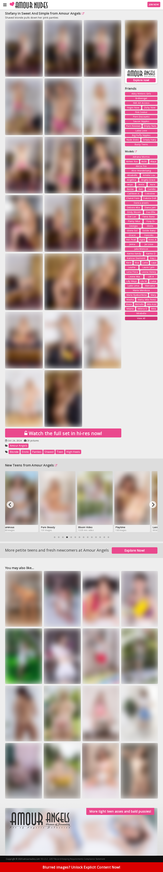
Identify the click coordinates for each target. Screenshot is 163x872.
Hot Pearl (131, 239)
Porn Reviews (133, 125)
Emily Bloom (134, 212)
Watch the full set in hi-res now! (65, 433)
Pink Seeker (141, 112)
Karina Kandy (134, 253)
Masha (130, 299)
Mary (153, 294)
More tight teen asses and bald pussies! (120, 811)
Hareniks (148, 235)
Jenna (132, 244)
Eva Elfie (150, 212)
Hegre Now (133, 107)
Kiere (129, 262)
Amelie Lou (149, 175)
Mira (153, 308)
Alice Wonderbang (141, 170)
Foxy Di (150, 221)
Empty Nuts (150, 125)
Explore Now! (134, 550)
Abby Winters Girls (141, 93)
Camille (152, 189)
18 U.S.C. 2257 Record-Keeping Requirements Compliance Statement (72, 859)
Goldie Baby (148, 230)
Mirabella (141, 313)
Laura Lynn (148, 267)
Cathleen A (133, 193)
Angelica (131, 179)
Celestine (150, 193)
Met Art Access (141, 102)
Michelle (139, 304)
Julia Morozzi (141, 248)
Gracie (132, 235)
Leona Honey (149, 271)
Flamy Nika (134, 221)
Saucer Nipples (141, 121)
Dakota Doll (149, 198)
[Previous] (10, 504)
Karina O (150, 253)
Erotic (25, 452)
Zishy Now (150, 107)
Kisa (137, 262)
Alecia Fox (141, 166)
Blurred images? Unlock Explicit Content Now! (81, 867)
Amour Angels (70, 13)
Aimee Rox (132, 161)
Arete (141, 184)
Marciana (150, 285)
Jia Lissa (149, 244)
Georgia (133, 225)
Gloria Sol (132, 230)
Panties (36, 452)
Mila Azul (151, 304)
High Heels (73, 452)
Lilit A (151, 276)
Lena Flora (132, 271)
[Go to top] (154, 861)
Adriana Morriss (141, 156)
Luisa (153, 281)
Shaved (49, 452)
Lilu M (143, 281)
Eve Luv (132, 216)
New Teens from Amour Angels (29, 465)
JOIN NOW (154, 4)
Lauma (131, 267)
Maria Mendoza (141, 290)
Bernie (130, 189)
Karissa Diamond (136, 258)
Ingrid (142, 239)
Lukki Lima (133, 285)
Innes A (152, 239)
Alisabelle (132, 175)
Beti (141, 189)
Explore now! (141, 80)
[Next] (152, 504)
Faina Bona (148, 216)
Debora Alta (133, 207)
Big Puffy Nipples (141, 135)
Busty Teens (141, 144)
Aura (152, 184)
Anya (130, 184)
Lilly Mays (131, 281)
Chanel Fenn (132, 198)
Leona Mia (134, 276)
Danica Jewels (141, 202)
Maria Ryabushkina (136, 294)
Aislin (144, 161)
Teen (60, 452)
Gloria (150, 225)
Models (129, 151)
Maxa (129, 304)
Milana (130, 308)
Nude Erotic (132, 139)
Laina (145, 262)
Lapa (153, 262)
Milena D (142, 308)
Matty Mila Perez (147, 299)
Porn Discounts (141, 116)
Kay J (153, 258)
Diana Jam (150, 207)
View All (141, 318)
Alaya (153, 161)
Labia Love (141, 130)
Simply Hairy (149, 139)
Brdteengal (141, 98)
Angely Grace (148, 179)
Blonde (14, 452)
